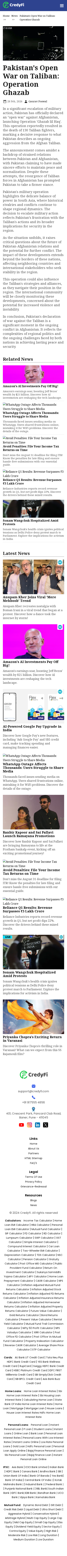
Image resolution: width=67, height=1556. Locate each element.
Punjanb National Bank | (20, 1488)
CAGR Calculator (46, 1281)
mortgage (17, 1408)
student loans (43, 1429)
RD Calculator (52, 1233)
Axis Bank (18, 1467)
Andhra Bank (47, 1471)
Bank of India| (14, 1480)
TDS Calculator (46, 1255)
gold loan (19, 1446)
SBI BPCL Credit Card (28, 1379)
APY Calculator (37, 1276)
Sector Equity (52, 1526)
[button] (61, 5)
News (14, 15)
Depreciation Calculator (19, 1255)
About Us (33, 1148)
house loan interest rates (23, 1412)
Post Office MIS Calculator (36, 1263)
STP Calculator (41, 1349)
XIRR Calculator (43, 1332)
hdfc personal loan (39, 1446)
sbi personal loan (16, 1455)
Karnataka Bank (45, 1497)
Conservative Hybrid (44, 1514)
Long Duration (48, 1535)
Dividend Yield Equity (28, 1526)
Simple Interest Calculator (40, 1242)
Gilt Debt (56, 1505)
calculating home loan (38, 1400)
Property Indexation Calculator (45, 1341)
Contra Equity (17, 1531)
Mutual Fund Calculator (46, 1229)
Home (6, 15)
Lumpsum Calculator (19, 1238)
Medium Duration (24, 1539)
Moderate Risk (17, 1535)
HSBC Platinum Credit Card (30, 1370)
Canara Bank (30, 1471)
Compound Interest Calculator (27, 1246)
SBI (59, 1471)
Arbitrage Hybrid (15, 1518)
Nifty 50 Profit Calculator (38, 1328)
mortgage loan (35, 1408)
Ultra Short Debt (52, 1509)
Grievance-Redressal (34, 1186)
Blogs (33, 1200)
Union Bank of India (16, 1476)
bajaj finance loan (40, 1455)
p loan (28, 1429)
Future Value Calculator (45, 1311)
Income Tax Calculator (38, 1220)
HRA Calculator (40, 1225)
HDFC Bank (12, 1471)
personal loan (40, 1425)
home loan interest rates (40, 1391)
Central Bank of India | (39, 1480)
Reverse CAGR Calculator (20, 1345)
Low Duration (46, 1539)
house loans (55, 1408)
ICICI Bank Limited (36, 1467)
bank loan (37, 1433)
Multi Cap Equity (37, 1518)
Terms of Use (33, 1177)
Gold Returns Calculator (24, 1315)
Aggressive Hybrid (19, 1514)
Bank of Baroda (39, 1476)
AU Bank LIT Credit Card (29, 1357)
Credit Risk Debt (13, 1509)
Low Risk (33, 1535)
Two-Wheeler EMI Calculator (40, 1250)
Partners (33, 1153)
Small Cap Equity (45, 1522)
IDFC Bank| (18, 1493)
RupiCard (26, 1366)
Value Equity (36, 1531)
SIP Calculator (13, 1233)
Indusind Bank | (35, 1484)
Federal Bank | (54, 1484)
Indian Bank (57, 1467)
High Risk (51, 1531)
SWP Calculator (44, 1238)
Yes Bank (57, 1476)
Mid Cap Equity (23, 1522)
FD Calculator (32, 1233)
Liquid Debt (32, 1509)
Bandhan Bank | (48, 1493)
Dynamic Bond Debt (35, 1505)
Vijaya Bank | (28, 1497)
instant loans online (26, 1442)
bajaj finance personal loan (45, 1450)
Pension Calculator (35, 1259)
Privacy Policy (33, 1181)
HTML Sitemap (33, 1158)
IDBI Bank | (31, 1493)
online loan (21, 1433)
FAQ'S (33, 1163)
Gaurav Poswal (37, 101)
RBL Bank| (42, 1488)
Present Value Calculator (36, 1319)
